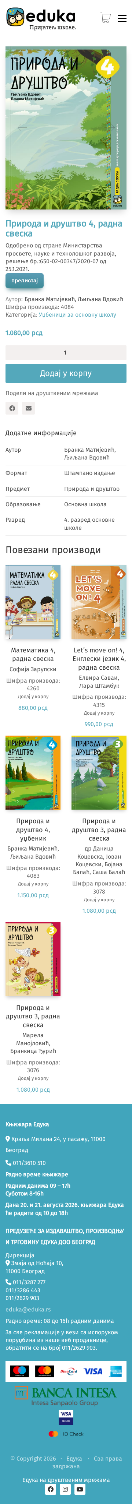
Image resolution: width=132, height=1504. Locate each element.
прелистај (24, 280)
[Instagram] (65, 1489)
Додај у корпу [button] (33, 696)
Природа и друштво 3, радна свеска (99, 829)
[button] (122, 18)
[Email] (28, 408)
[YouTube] (79, 1489)
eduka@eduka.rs (28, 1309)
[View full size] (17, 58)
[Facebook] (12, 408)
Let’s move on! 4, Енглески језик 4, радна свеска (99, 659)
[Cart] (105, 19)
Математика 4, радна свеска (33, 654)
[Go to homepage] (42, 18)
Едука (74, 1458)
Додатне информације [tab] (41, 433)
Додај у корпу (66, 373)
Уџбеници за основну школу (77, 314)
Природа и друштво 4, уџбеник (33, 829)
